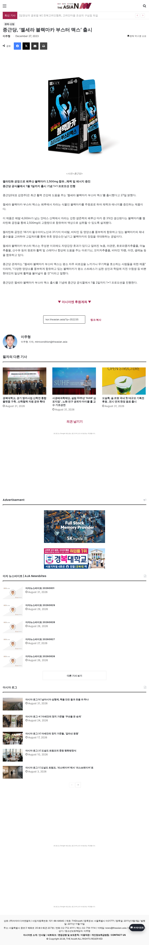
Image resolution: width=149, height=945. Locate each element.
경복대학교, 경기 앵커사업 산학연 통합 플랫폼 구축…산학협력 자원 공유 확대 (24, 399)
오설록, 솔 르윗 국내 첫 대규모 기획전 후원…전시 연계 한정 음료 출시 (123, 399)
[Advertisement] (74, 461)
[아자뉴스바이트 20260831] (13, 592)
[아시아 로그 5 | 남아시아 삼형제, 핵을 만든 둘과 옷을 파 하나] (13, 704)
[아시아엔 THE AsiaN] (74, 6)
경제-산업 (9, 24)
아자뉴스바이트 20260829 (40, 605)
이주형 (6, 36)
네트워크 (51, 935)
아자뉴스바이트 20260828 (40, 622)
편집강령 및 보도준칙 (68, 935)
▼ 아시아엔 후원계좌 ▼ (74, 302)
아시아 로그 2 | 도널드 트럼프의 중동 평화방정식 (50, 750)
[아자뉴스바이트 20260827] (13, 644)
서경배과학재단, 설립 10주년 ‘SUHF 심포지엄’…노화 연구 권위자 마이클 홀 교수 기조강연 (74, 401)
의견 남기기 (75, 421)
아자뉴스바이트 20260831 (39, 588)
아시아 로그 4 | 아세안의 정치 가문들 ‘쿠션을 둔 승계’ (53, 716)
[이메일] (35, 46)
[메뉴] (4, 7)
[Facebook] (17, 46)
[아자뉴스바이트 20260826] (13, 661)
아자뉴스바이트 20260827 (40, 639)
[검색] (144, 7)
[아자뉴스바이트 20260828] (13, 627)
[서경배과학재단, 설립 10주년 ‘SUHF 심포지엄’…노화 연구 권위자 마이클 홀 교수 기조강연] (74, 381)
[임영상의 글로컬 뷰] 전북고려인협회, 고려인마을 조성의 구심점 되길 (58, 15)
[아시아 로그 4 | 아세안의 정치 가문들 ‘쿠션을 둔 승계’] (13, 721)
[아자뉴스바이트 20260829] (13, 609)
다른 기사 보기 (74, 675)
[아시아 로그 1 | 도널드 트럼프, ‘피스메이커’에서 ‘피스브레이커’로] (13, 772)
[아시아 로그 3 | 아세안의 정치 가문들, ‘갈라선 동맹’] (13, 738)
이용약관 (85, 935)
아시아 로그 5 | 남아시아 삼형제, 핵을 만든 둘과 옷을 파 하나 (57, 699)
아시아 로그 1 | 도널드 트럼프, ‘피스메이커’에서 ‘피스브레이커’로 (59, 767)
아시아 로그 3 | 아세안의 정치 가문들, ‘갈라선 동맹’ (52, 733)
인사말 (42, 935)
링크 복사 (95, 319)
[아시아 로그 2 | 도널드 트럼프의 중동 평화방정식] (13, 755)
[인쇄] (43, 46)
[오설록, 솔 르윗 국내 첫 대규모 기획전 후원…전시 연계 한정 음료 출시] (124, 381)
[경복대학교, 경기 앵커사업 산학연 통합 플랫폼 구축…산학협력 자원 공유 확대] (25, 381)
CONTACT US (118, 935)
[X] (26, 46)
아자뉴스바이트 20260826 (40, 656)
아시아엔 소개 (30, 935)
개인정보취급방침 (100, 935)
